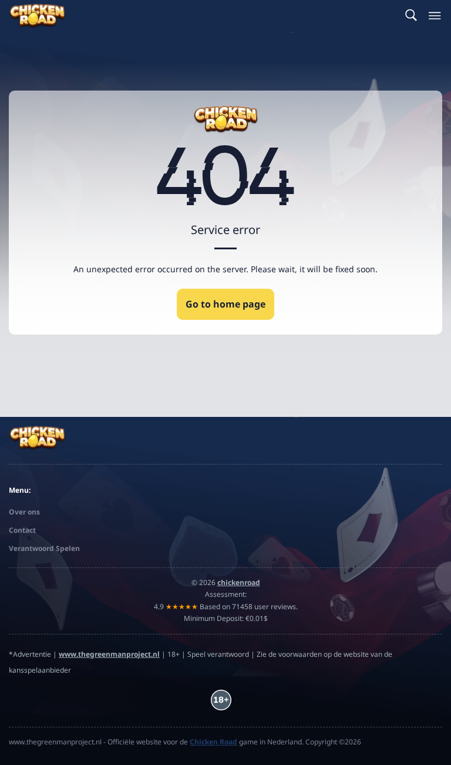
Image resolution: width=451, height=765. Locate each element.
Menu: (20, 490)
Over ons (24, 512)
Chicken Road (213, 742)
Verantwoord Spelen (44, 548)
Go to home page (225, 304)
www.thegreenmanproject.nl (109, 654)
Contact (22, 530)
